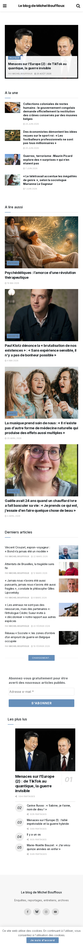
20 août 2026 (43, 74)
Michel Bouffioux (22, 74)
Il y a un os (34, 834)
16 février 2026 (41, 646)
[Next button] (75, 52)
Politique (14, 58)
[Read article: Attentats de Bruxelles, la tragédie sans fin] (68, 569)
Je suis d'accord (42, 940)
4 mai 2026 (12, 360)
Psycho (13, 263)
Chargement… (41, 658)
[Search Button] (78, 6)
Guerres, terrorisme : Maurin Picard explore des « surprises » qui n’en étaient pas (47, 159)
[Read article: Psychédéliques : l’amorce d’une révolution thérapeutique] (41, 242)
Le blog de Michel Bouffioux (41, 5)
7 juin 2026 (31, 168)
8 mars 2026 (40, 597)
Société (13, 336)
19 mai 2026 (13, 283)
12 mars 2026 (40, 573)
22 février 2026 (41, 626)
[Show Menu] (5, 6)
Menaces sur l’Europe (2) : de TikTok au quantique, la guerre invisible (34, 783)
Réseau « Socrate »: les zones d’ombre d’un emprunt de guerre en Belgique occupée (30, 637)
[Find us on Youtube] (55, 911)
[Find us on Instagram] (46, 911)
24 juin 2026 (32, 124)
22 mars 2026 (40, 556)
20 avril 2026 (14, 438)
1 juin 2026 (31, 189)
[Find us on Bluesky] (37, 911)
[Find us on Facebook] (27, 911)
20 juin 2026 (32, 148)
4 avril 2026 (13, 516)
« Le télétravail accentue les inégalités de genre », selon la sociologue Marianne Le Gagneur (50, 180)
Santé (12, 413)
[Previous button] (8, 52)
